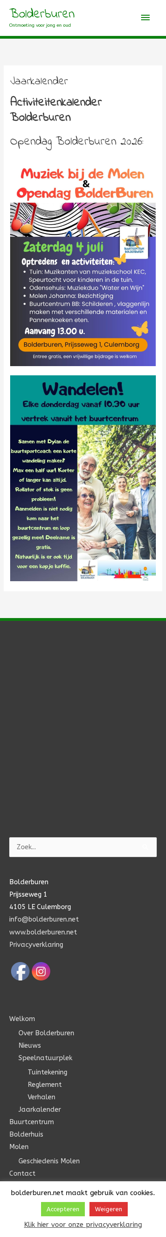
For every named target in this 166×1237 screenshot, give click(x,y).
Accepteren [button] (63, 1209)
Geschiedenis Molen (49, 1161)
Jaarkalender (39, 1110)
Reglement (45, 1085)
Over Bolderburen (46, 1033)
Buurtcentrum (31, 1122)
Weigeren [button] (108, 1209)
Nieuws (29, 1046)
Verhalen (41, 1097)
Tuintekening (47, 1072)
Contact (22, 1174)
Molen (19, 1147)
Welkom (22, 1019)
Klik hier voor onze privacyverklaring (83, 1224)
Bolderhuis (26, 1134)
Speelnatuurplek (45, 1058)
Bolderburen (42, 14)
